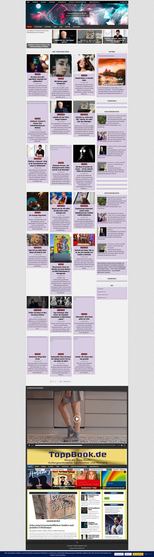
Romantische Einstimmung (106, 51)
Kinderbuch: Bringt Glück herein (37, 353)
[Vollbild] (124, 441)
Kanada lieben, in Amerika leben (84, 74)
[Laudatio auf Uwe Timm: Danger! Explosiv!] (101, 149)
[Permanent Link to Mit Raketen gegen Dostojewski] (61, 61)
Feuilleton (67, 27)
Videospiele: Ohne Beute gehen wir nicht (84, 313)
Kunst (55, 27)
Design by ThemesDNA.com (77, 543)
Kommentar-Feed (102, 290)
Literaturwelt (52, 2)
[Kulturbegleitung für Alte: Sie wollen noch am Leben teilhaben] (101, 135)
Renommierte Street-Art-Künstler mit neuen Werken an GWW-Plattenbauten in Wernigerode (61, 265)
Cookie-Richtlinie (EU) (94, 2)
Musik (61, 27)
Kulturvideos (48, 27)
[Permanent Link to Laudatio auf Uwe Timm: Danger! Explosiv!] (61, 102)
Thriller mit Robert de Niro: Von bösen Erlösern (37, 309)
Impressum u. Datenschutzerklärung (77, 2)
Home (28, 2)
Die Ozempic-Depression (37, 211)
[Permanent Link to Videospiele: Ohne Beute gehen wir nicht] (84, 300)
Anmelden (100, 284)
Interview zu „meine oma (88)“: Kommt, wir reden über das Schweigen (64, 41)
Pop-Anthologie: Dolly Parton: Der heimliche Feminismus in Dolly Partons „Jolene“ (61, 311)
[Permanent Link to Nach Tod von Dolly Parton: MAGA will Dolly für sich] (37, 235)
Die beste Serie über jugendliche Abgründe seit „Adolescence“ (38, 74)
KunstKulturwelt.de (77, 13)
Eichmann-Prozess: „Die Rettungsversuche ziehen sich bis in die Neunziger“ (61, 163)
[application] (77, 414)
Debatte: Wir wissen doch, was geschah (84, 353)
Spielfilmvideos (38, 27)
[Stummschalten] (122, 441)
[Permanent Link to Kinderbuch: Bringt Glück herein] (37, 339)
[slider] (75, 440)
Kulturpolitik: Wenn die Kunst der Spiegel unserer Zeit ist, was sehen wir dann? (61, 354)
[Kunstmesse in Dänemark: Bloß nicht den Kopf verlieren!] (101, 119)
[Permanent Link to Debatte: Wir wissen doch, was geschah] (84, 339)
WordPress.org (101, 293)
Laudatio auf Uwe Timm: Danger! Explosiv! (39, 41)
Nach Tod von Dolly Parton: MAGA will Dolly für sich (38, 247)
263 (61, 377)
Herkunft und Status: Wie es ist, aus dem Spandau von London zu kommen (84, 248)
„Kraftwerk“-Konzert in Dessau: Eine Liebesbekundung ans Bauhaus (37, 120)
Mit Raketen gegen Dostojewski (60, 78)
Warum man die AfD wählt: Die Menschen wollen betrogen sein (61, 206)
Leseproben (43, 2)
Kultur (38, 69)
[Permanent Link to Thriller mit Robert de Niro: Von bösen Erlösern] (37, 298)
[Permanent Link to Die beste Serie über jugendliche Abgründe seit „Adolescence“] (37, 59)
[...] (122, 88)
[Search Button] (77, 538)
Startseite (29, 27)
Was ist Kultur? (76, 27)
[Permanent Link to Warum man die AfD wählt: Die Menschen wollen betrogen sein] (61, 193)
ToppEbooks (35, 2)
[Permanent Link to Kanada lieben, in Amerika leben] (84, 59)
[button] (77, 414)
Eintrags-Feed (101, 287)
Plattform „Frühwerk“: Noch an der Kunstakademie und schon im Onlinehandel (89, 40)
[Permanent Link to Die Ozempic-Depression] (37, 196)
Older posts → (67, 377)
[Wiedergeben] (29, 441)
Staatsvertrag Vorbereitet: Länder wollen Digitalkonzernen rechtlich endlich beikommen (84, 207)
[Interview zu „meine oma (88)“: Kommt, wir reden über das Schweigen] (101, 166)
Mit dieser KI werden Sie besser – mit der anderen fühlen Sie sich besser (84, 164)
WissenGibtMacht (62, 2)
